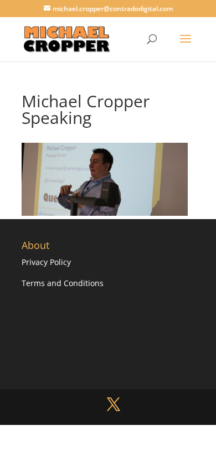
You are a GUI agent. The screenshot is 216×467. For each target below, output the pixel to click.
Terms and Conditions (63, 283)
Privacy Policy (46, 262)
